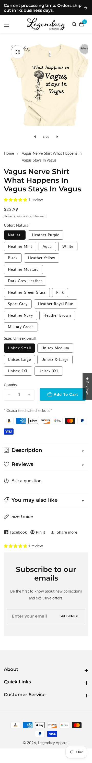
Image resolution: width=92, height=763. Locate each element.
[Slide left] (34, 136)
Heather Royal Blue (55, 304)
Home (9, 153)
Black (13, 258)
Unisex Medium (55, 348)
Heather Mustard (23, 269)
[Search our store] (75, 24)
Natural (14, 235)
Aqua (47, 246)
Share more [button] (67, 532)
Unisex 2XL (18, 371)
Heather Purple (45, 235)
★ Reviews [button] (87, 386)
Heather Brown (57, 315)
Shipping (9, 215)
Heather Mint (20, 246)
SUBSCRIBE (69, 616)
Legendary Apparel (53, 743)
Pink (60, 292)
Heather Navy (20, 315)
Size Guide (22, 516)
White (67, 246)
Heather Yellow (41, 258)
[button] (16, 199)
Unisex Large (19, 359)
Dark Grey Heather (25, 281)
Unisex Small (19, 348)
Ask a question (26, 480)
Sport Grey (18, 304)
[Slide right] (57, 136)
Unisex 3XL (49, 371)
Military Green (21, 327)
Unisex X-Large (54, 359)
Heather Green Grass (27, 292)
